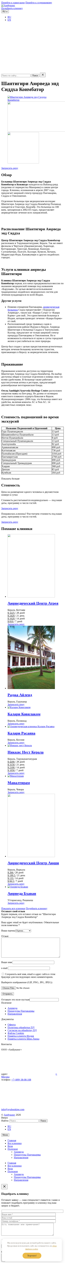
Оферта (12, 1024)
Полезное (13, 1149)
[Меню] (25, 71)
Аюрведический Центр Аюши (33, 863)
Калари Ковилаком (24, 714)
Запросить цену (9, 168)
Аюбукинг (9, 1114)
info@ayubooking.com (12, 1109)
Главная (12, 1140)
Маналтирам (19, 783)
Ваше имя (6, 962)
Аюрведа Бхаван (22, 893)
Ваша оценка (8, 930)
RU (9, 17)
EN (9, 20)
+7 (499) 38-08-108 (21, 1079)
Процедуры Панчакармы (21, 1011)
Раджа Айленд (20, 695)
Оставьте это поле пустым (15, 999)
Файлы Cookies (16, 1033)
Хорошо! (32, 1255)
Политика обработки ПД (21, 1027)
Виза (10, 1146)
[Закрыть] (43, 75)
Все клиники (15, 1143)
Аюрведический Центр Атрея (33, 603)
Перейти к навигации (13, 2)
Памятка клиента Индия (21, 1036)
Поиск (35, 75)
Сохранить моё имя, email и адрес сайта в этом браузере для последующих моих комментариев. (28, 975)
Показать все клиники (13, 908)
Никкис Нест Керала (26, 752)
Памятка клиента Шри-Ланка (23, 1038)
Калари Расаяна (21, 733)
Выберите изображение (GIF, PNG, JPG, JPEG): (27, 982)
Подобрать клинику (12, 8)
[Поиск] (25, 46)
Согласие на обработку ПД (22, 1030)
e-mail (4, 968)
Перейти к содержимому (38, 2)
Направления (15, 1013)
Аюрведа (12, 1008)
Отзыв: (5, 936)
